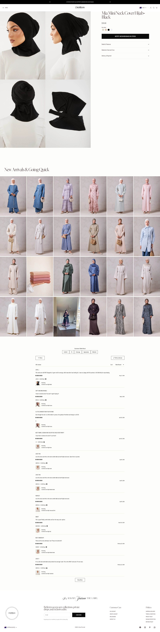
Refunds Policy (149, 622)
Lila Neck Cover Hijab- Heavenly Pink (48, 510)
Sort (112, 364)
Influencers (113, 616)
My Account (113, 611)
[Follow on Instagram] (145, 627)
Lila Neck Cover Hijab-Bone (46, 447)
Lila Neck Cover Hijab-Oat (46, 531)
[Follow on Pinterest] (150, 627)
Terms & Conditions (150, 614)
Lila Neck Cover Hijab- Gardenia (47, 573)
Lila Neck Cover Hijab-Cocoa (46, 405)
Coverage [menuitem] (78, 352)
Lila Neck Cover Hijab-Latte (46, 468)
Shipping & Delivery (150, 611)
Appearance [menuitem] (86, 352)
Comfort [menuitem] (66, 352)
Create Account (114, 614)
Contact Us (112, 619)
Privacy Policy (149, 616)
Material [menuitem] (94, 352)
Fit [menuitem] (71, 352)
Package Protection (151, 619)
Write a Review (119, 358)
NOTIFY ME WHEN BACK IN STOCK (125, 36)
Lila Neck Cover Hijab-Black (46, 384)
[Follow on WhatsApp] (155, 627)
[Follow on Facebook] (140, 627)
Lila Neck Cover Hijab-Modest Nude (48, 489)
